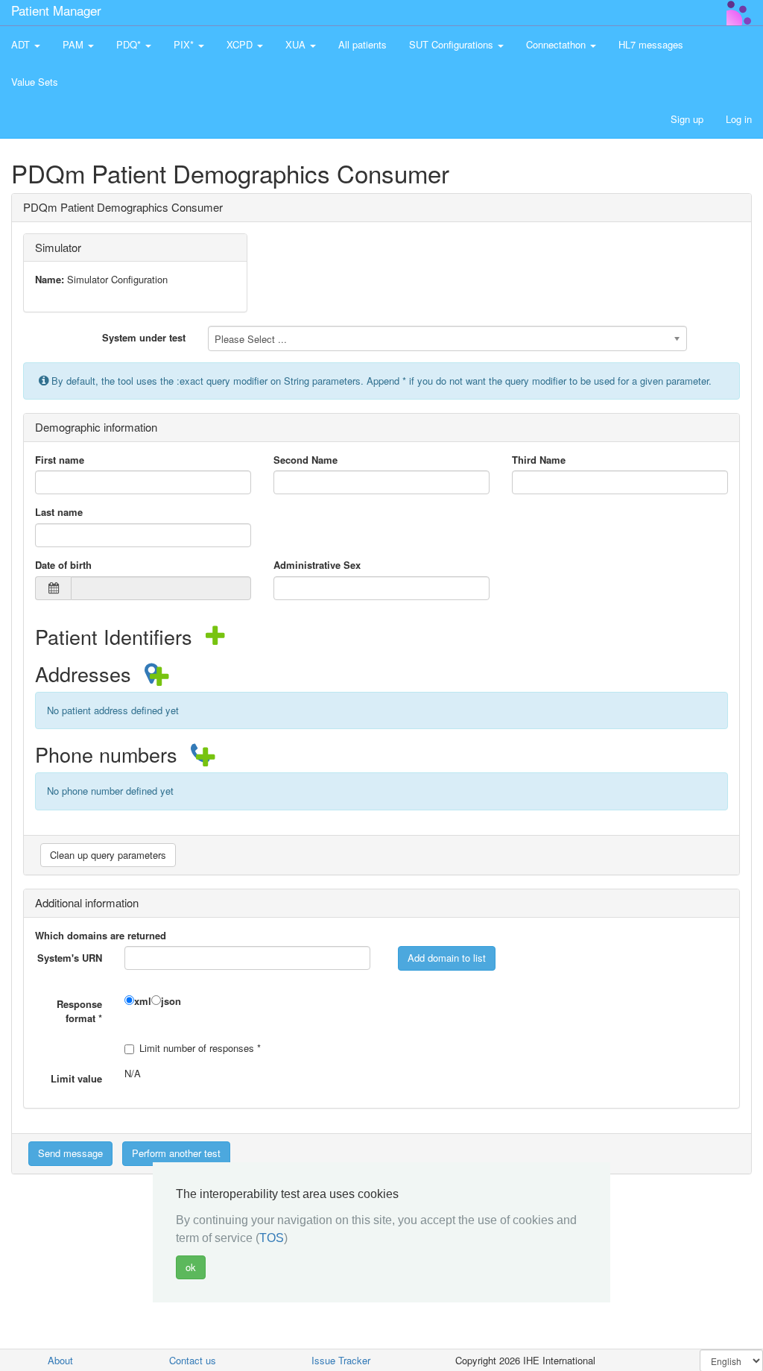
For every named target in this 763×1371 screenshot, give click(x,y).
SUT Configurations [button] (452, 44)
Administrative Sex (317, 565)
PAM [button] (74, 44)
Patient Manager (56, 10)
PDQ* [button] (130, 44)
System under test (144, 337)
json (171, 1001)
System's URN (69, 958)
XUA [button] (296, 44)
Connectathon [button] (557, 44)
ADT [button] (22, 44)
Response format (79, 1011)
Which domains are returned (100, 935)
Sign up (687, 119)
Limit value (76, 1078)
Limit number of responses (200, 1048)
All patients (362, 44)
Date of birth (63, 565)
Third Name (539, 460)
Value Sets (34, 82)
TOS (271, 1238)
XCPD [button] (241, 44)
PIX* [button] (185, 44)
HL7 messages (650, 44)
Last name (59, 512)
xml (142, 1001)
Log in (739, 119)
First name (59, 460)
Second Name (305, 460)
